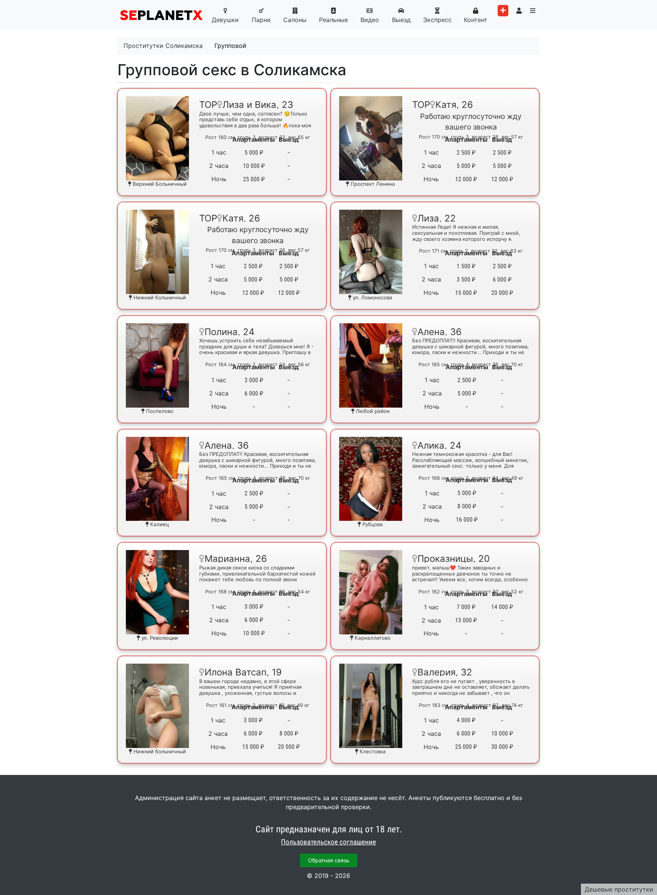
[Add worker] (503, 10)
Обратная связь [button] (328, 860)
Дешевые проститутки (619, 889)
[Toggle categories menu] (533, 10)
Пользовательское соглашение (328, 842)
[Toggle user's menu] (519, 10)
